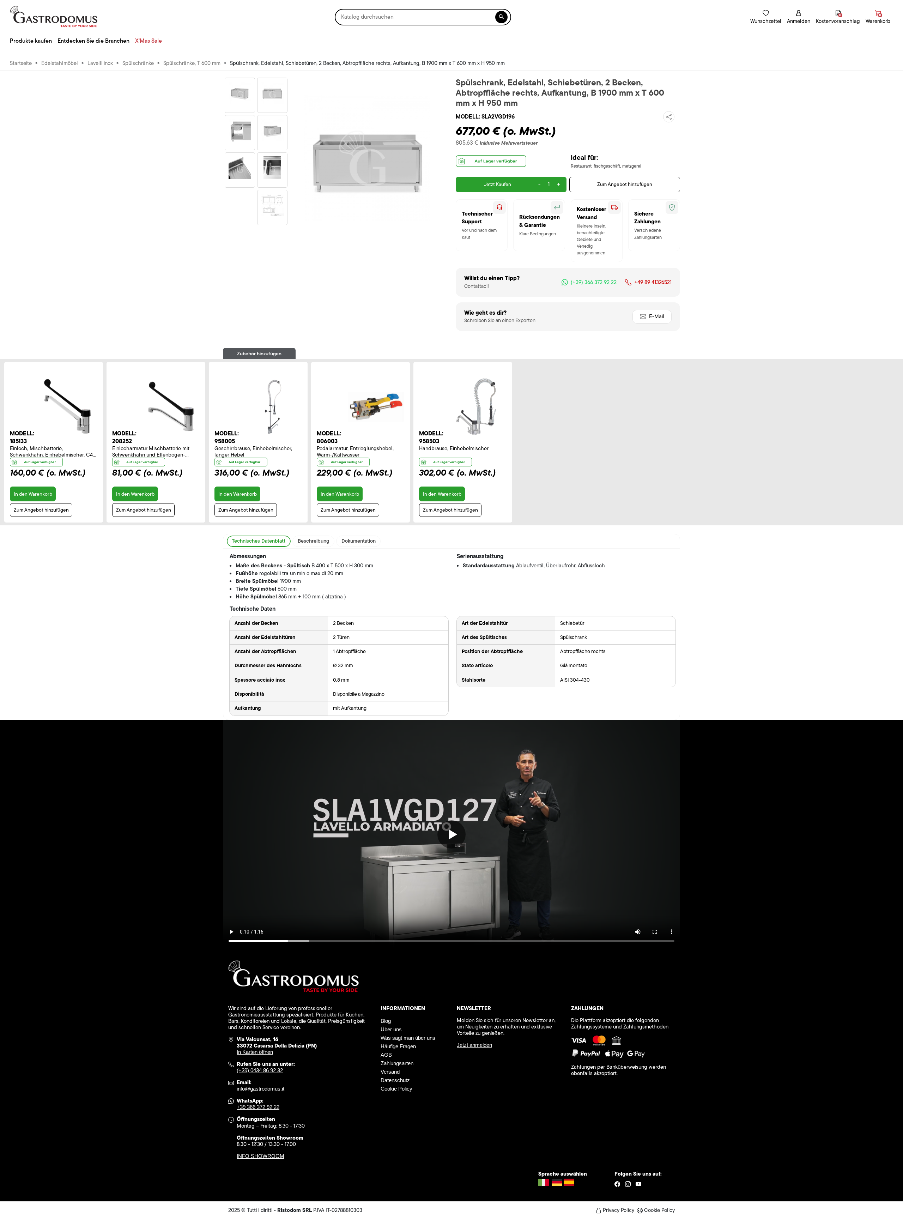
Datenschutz (395, 1080)
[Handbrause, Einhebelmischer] (478, 406)
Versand (390, 1072)
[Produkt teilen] (668, 116)
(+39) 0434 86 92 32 (260, 1070)
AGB (386, 1055)
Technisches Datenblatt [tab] (258, 541)
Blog (386, 1021)
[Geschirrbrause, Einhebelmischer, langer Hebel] (273, 406)
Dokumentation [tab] (358, 541)
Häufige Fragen (398, 1046)
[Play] (451, 834)
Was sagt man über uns (408, 1038)
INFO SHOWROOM (260, 1156)
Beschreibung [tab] (313, 541)
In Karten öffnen (255, 1052)
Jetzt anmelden (474, 1045)
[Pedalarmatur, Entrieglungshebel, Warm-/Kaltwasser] (375, 406)
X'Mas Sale (148, 41)
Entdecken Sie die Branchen (93, 41)
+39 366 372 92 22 (258, 1107)
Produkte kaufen (31, 41)
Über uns (391, 1029)
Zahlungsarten (397, 1063)
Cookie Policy (396, 1089)
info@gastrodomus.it (260, 1089)
